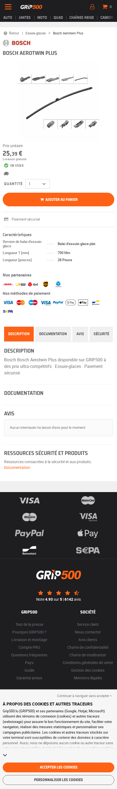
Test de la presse (29, 624)
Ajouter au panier (61, 200)
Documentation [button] (17, 467)
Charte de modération (87, 654)
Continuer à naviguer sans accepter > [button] (84, 695)
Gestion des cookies (87, 670)
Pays (29, 662)
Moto (42, 18)
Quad (58, 18)
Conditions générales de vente (88, 662)
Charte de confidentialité (87, 647)
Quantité (13, 184)
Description (19, 334)
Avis (80, 334)
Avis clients (87, 639)
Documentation (53, 334)
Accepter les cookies (59, 767)
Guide (29, 670)
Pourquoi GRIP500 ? (29, 632)
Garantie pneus (29, 677)
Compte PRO (29, 647)
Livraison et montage (29, 639)
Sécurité (101, 334)
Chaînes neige (81, 18)
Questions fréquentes (29, 654)
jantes (25, 18)
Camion (106, 18)
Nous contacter (88, 632)
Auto (7, 18)
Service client (88, 624)
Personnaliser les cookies (58, 780)
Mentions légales (88, 677)
